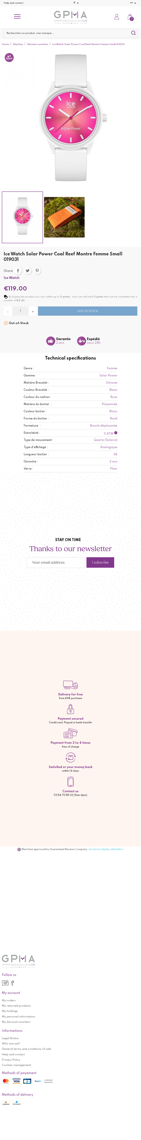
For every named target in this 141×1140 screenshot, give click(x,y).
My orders (9, 1000)
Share (18, 270)
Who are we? (11, 1043)
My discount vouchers (16, 1022)
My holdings (10, 1011)
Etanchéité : (32, 433)
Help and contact (13, 3)
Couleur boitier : (35, 411)
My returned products (16, 1005)
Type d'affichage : (36, 447)
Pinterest (37, 270)
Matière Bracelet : (36, 382)
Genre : (29, 368)
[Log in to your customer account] (117, 17)
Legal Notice (10, 1038)
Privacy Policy (11, 1059)
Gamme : (30, 375)
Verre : (28, 468)
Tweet (27, 270)
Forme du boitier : (36, 418)
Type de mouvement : (38, 440)
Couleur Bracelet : (36, 390)
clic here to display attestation (105, 849)
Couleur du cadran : (37, 397)
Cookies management (16, 1065)
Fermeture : (32, 425)
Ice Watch (11, 278)
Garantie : (31, 461)
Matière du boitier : (38, 404)
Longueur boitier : (36, 454)
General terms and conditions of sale (26, 1049)
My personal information (18, 1016)
